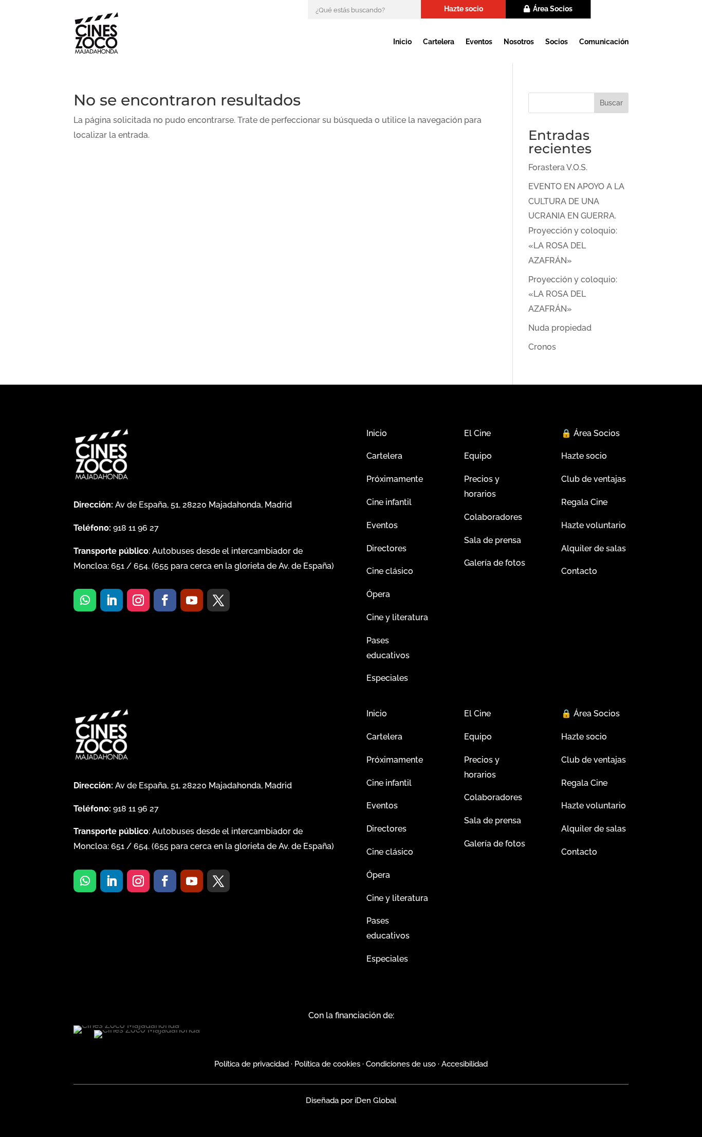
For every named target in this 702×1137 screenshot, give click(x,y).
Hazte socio (463, 9)
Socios (556, 42)
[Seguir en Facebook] (165, 600)
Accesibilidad (464, 1064)
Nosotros (519, 42)
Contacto (579, 571)
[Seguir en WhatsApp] (84, 600)
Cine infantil (389, 502)
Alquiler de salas (593, 548)
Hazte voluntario (593, 525)
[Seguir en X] (218, 600)
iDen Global (374, 1100)
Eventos (479, 42)
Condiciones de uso (401, 1064)
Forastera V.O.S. (557, 167)
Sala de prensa (492, 540)
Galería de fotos (494, 563)
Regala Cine (584, 502)
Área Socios (552, 9)
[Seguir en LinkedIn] (111, 600)
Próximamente (394, 479)
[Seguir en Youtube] (191, 600)
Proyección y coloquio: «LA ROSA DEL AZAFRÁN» (572, 294)
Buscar (611, 103)
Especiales (387, 678)
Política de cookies (327, 1064)
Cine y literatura (397, 617)
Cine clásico (389, 571)
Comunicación (604, 42)
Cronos (542, 347)
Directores (386, 548)
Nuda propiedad (560, 328)
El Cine (477, 433)
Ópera (378, 594)
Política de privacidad (251, 1064)
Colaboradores (493, 517)
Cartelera (438, 42)
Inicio (402, 42)
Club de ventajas (593, 479)
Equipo (478, 456)
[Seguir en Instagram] (138, 600)
